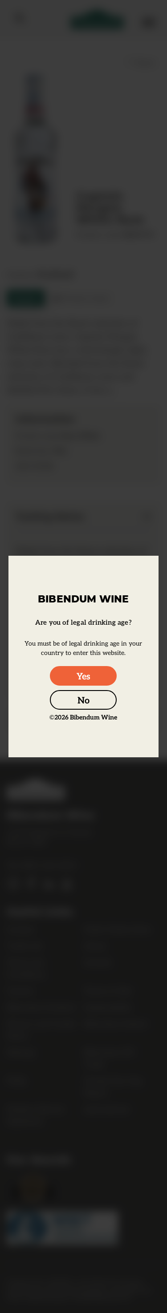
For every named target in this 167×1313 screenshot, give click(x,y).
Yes (83, 676)
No (83, 700)
